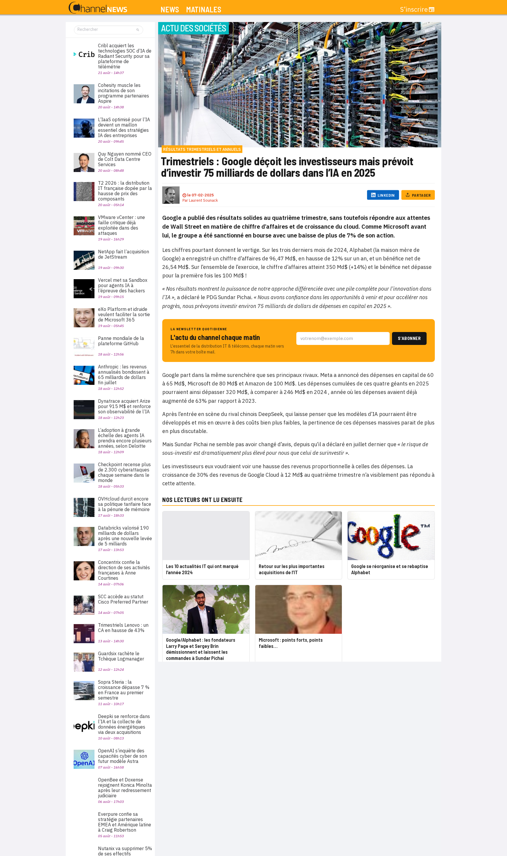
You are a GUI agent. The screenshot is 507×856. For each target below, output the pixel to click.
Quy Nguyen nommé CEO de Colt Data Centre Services (124, 159)
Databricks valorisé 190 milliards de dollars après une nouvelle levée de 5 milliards (125, 536)
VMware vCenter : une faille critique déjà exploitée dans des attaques (121, 225)
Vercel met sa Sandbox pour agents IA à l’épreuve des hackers (122, 285)
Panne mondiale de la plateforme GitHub (121, 340)
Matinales (203, 9)
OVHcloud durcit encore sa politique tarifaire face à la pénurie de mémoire (124, 504)
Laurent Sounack (203, 200)
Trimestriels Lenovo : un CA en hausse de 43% (123, 627)
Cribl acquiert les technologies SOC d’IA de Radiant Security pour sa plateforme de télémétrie (124, 56)
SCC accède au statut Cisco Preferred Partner (123, 599)
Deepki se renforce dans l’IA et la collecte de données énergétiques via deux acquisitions (124, 724)
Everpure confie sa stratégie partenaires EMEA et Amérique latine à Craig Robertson (124, 822)
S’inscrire (414, 9)
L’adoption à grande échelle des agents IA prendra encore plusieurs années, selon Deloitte (125, 438)
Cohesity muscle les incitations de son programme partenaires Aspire (123, 93)
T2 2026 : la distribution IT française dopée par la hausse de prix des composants (125, 191)
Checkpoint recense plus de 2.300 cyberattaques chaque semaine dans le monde (124, 472)
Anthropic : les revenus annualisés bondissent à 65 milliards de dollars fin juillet (123, 374)
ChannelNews (98, 8)
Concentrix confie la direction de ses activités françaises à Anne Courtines (124, 570)
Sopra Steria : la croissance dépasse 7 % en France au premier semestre (123, 690)
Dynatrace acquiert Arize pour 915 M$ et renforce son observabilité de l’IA (124, 406)
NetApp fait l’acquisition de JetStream (123, 254)
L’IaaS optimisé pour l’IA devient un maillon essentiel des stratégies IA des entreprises (124, 127)
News (169, 9)
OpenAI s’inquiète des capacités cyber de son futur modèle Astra (122, 756)
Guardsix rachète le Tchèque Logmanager (121, 656)
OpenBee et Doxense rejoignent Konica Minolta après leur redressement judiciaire (125, 787)
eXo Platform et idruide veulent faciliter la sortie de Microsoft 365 (124, 314)
